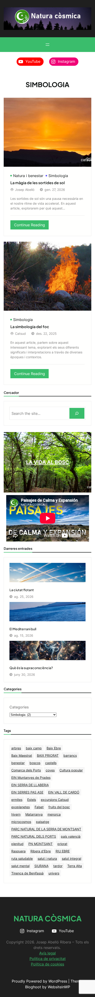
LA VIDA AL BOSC (47, 462)
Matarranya (34, 814)
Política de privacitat (48, 958)
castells (50, 763)
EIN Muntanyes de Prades (30, 777)
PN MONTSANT (40, 844)
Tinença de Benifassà (27, 873)
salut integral (71, 858)
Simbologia (58, 175)
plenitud (17, 844)
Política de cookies (47, 964)
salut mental (20, 866)
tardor (57, 866)
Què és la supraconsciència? (31, 668)
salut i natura (47, 858)
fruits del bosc (59, 807)
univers (53, 873)
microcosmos (21, 822)
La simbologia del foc (29, 326)
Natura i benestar (28, 175)
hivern (16, 814)
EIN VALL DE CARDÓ (63, 792)
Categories (19, 707)
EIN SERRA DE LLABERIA (30, 785)
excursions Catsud (55, 800)
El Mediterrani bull (22, 629)
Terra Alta (74, 866)
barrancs (70, 755)
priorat (62, 844)
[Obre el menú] (47, 44)
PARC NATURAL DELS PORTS (33, 836)
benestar (18, 763)
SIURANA (41, 866)
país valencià (70, 836)
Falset (39, 807)
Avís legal (47, 953)
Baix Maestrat (21, 755)
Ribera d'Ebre (40, 851)
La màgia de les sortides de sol (37, 182)
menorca (54, 814)
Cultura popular (71, 770)
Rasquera (18, 851)
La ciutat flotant (21, 590)
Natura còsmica (48, 918)
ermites (16, 800)
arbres (16, 748)
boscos (35, 763)
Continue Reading (31, 225)
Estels (31, 800)
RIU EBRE (63, 851)
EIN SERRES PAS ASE (27, 792)
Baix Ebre (54, 748)
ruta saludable (22, 858)
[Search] (76, 413)
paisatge (42, 822)
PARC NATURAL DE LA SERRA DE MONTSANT (46, 829)
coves (50, 770)
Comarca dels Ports (26, 770)
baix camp (34, 748)
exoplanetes (20, 807)
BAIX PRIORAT (48, 755)
